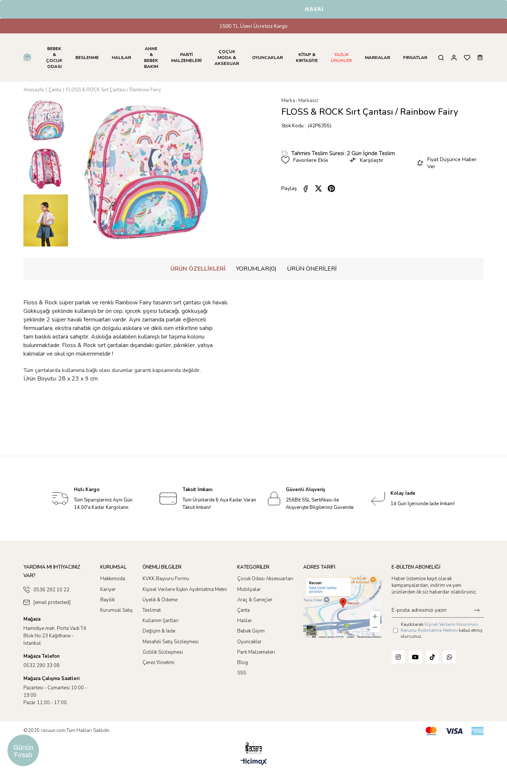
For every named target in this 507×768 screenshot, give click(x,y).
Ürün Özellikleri (198, 269)
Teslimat (152, 610)
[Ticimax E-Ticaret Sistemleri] (254, 762)
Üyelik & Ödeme (160, 600)
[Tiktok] (432, 657)
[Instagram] (398, 657)
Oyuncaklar (249, 641)
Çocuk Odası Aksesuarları (265, 578)
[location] (342, 606)
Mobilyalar (249, 589)
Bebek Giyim (251, 631)
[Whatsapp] (449, 657)
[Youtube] (415, 657)
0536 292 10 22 (51, 589)
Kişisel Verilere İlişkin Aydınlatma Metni (185, 589)
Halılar (244, 620)
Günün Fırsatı (23, 750)
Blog (242, 662)
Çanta (243, 610)
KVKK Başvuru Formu (166, 578)
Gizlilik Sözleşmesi (163, 652)
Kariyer (108, 589)
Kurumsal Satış (116, 610)
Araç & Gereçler (254, 600)
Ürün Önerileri (312, 269)
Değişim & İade (159, 631)
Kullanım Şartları (161, 620)
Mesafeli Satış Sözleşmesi (171, 641)
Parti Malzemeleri (256, 652)
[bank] (455, 731)
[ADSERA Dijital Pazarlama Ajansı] (253, 748)
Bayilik (107, 600)
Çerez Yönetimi (158, 662)
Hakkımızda (112, 578)
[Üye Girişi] (454, 58)
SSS (241, 673)
